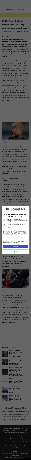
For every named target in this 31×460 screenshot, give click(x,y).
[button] (15, 228)
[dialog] (15, 230)
